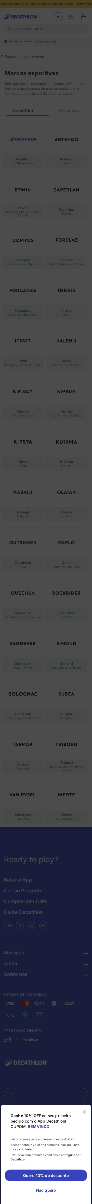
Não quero (46, 1190)
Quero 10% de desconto (46, 1175)
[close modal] (84, 1112)
